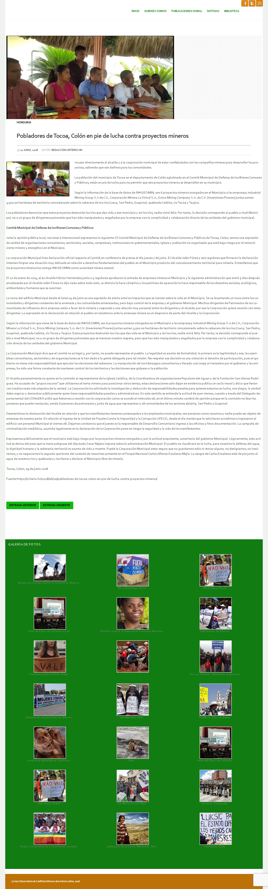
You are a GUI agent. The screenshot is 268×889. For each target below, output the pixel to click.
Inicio (135, 11)
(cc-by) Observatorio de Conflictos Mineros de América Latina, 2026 (46, 881)
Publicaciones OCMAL (186, 11)
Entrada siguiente (56, 505)
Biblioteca (231, 11)
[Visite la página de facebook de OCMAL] (244, 3)
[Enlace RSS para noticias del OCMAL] (259, 3)
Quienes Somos (155, 11)
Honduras (24, 122)
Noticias (213, 11)
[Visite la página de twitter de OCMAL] (252, 3)
